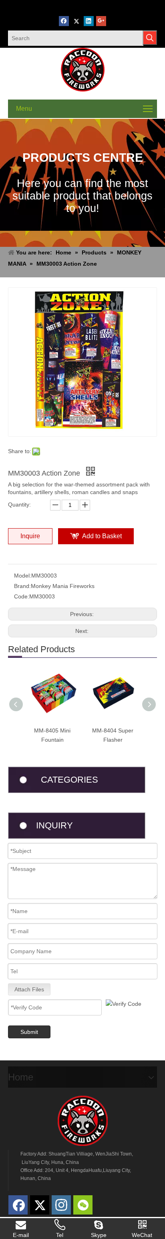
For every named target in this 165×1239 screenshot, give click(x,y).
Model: (22, 575)
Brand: (22, 586)
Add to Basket (102, 536)
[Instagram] (61, 1205)
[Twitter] (76, 21)
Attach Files (29, 989)
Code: (21, 596)
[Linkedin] (89, 21)
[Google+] (101, 21)
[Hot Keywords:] (150, 38)
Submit (29, 1032)
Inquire (30, 536)
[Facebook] (64, 21)
